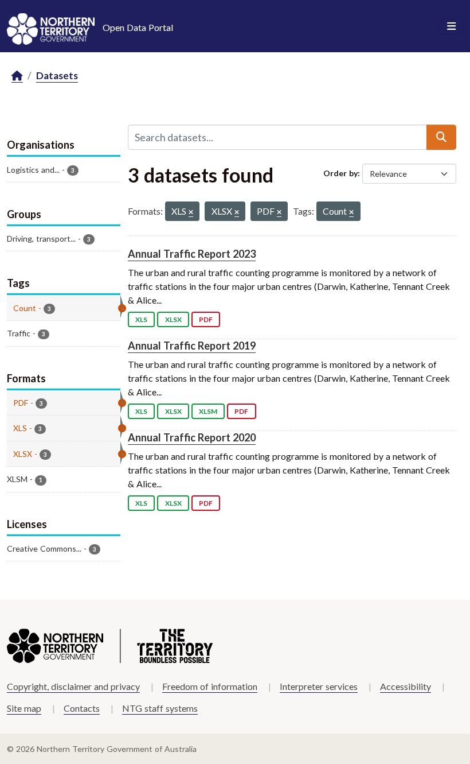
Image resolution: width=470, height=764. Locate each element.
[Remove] (191, 212)
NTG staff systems (160, 708)
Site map (24, 708)
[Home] (17, 76)
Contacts (82, 708)
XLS (141, 319)
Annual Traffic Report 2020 (192, 437)
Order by (340, 173)
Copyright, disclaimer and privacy (73, 686)
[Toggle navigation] (451, 26)
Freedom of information (209, 686)
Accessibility (405, 686)
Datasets (57, 75)
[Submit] (441, 137)
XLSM (208, 411)
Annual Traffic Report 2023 (192, 253)
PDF (206, 319)
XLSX (173, 319)
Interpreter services (319, 686)
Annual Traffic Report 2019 (192, 345)
